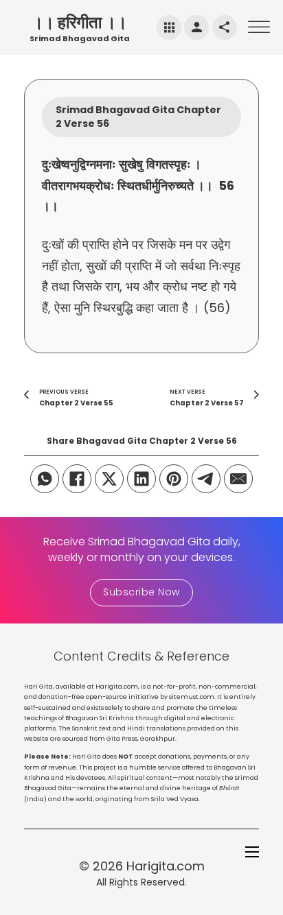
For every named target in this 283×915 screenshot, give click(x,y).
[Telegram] (206, 478)
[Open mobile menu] (252, 851)
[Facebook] (77, 478)
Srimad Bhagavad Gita (80, 38)
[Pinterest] (173, 478)
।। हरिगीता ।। (79, 22)
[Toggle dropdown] (169, 27)
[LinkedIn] (141, 478)
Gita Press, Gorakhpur (140, 739)
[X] (109, 478)
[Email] (238, 478)
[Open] (259, 27)
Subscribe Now (141, 592)
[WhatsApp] (44, 478)
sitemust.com (191, 697)
